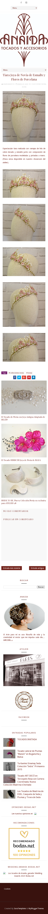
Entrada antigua (37, 568)
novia (24, 87)
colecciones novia (38, 84)
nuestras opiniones (22, 814)
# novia (29, 373)
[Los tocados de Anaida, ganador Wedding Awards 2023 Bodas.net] (24, 875)
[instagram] (26, 3)
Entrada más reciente (11, 568)
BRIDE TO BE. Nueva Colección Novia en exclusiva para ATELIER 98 (23, 501)
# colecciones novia (16, 373)
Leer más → (8, 640)
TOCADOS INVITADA (27, 739)
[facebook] (21, 3)
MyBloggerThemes (36, 908)
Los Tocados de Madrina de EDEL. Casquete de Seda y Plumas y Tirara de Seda (30, 794)
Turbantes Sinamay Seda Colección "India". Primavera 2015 (30, 766)
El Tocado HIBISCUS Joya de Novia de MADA (21, 460)
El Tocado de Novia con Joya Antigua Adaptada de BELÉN (23, 418)
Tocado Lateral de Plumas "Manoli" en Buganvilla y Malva (29, 754)
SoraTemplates (20, 908)
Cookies (7, 889)
